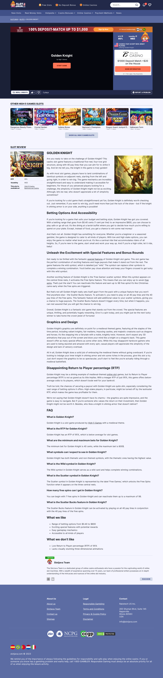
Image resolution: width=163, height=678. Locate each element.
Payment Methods (103, 13)
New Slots (16, 13)
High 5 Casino (29, 186)
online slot (112, 374)
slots (22, 19)
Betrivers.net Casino (31, 188)
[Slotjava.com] (18, 5)
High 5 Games (63, 59)
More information (133, 69)
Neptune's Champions (91, 127)
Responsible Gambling (93, 604)
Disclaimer (88, 619)
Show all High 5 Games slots (81, 135)
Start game (62, 66)
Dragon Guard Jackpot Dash (118, 127)
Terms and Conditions (93, 609)
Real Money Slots (33, 13)
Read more (146, 579)
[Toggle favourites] (149, 5)
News (118, 13)
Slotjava (14, 19)
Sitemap (51, 619)
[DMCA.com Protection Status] (106, 634)
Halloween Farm (136, 127)
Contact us (52, 614)
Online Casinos (90, 5)
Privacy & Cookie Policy (94, 614)
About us (51, 604)
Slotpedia (50, 13)
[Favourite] (38, 92)
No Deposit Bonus (67, 5)
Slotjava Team (53, 609)
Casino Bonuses (65, 13)
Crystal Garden (40, 127)
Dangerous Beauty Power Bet (22, 127)
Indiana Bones (64, 127)
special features (95, 259)
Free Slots (47, 5)
